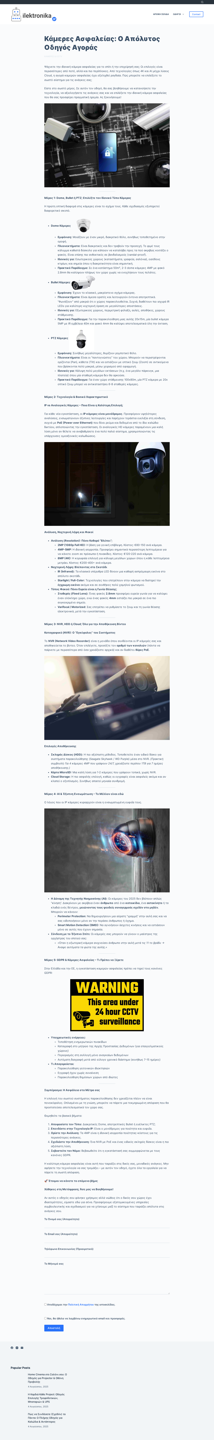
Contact (196, 14)
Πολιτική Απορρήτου (81, 1304)
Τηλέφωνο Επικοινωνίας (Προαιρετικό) (68, 1249)
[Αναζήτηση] (202, 2)
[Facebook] (12, 1348)
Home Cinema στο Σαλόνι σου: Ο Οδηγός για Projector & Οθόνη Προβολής (47, 1378)
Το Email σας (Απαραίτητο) (61, 1234)
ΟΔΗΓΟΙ (177, 14)
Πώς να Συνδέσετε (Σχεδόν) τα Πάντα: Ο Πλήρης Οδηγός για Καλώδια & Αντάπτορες (47, 1418)
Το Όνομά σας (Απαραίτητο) (61, 1219)
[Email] (22, 1348)
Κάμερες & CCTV (53, 56)
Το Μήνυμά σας (54, 1263)
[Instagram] (17, 1348)
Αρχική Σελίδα (161, 14)
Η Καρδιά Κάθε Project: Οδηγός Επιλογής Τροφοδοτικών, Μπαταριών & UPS (46, 1398)
